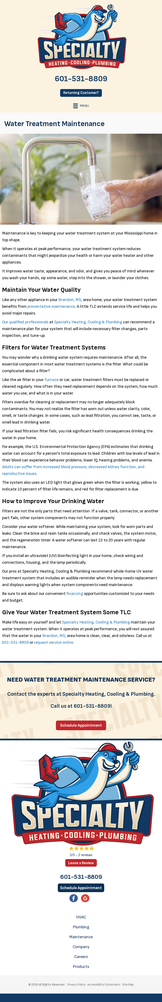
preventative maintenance (51, 306)
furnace (52, 379)
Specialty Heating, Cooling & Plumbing (88, 322)
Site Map (128, 985)
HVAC (81, 917)
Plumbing (81, 927)
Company (81, 946)
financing (74, 593)
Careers (81, 956)
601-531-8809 (81, 79)
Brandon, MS (69, 299)
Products (81, 966)
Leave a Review (81, 863)
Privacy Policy (76, 985)
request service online (53, 642)
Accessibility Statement (103, 985)
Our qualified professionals (25, 322)
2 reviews (85, 855)
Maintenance (81, 936)
